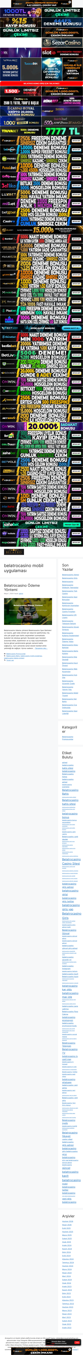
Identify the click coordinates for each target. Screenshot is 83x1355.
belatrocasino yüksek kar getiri (70, 1108)
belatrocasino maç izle (70, 995)
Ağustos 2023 (68, 1300)
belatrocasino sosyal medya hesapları (69, 1039)
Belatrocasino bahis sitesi (70, 802)
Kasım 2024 (67, 1249)
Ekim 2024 (66, 1252)
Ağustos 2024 (68, 1259)
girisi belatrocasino (68, 1156)
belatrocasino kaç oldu (70, 987)
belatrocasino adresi (68, 780)
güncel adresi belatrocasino (67, 1164)
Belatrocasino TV (70, 1051)
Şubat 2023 (67, 1321)
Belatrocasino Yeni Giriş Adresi (69, 1104)
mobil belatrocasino (68, 1185)
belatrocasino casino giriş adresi (68, 849)
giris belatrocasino (70, 1151)
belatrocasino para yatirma (70, 1007)
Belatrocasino (67, 582)
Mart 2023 (66, 1317)
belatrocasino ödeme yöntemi (14, 658)
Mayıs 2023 (67, 1311)
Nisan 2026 (67, 1225)
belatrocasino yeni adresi (68, 1091)
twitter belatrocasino (68, 1191)
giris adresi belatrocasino (69, 1147)
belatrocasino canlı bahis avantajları (68, 825)
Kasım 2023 (67, 1290)
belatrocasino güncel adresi (69, 942)
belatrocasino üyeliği (69, 1126)
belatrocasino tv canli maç (70, 1057)
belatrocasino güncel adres (69, 937)
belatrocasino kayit (70, 974)
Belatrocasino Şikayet (70, 1134)
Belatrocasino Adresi (70, 575)
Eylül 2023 (66, 1297)
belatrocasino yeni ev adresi (69, 1095)
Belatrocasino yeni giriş (70, 1099)
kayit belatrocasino (71, 1178)
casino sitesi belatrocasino (68, 1140)
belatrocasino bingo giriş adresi (68, 810)
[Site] (41, 140)
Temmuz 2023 (68, 1304)
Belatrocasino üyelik (68, 1121)
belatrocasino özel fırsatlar (69, 1117)
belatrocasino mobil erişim (69, 1003)
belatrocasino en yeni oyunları (69, 878)
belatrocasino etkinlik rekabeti (70, 881)
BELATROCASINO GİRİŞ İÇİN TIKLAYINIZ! (42, 83)
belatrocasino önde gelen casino (68, 1114)
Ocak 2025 (66, 1242)
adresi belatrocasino (68, 763)
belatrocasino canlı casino (69, 833)
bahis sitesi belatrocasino (68, 769)
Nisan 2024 (67, 1273)
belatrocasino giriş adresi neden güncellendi (68, 921)
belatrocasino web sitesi (68, 1075)
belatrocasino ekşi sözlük (68, 876)
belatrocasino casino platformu (70, 856)
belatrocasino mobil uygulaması (31, 656)
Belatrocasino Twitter (69, 1072)
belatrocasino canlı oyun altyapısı (68, 842)
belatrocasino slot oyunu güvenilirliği (68, 1031)
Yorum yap (10, 660)
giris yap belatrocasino (70, 1160)
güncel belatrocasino (70, 1169)
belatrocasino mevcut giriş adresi (69, 1000)
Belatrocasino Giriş (69, 578)
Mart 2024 (66, 1276)
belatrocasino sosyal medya (69, 1035)
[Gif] (41, 230)
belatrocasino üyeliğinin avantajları (68, 1128)
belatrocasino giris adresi (69, 885)
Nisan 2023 (67, 1314)
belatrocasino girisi (70, 892)
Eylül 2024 (66, 1256)
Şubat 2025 (67, 1239)
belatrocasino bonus (70, 815)
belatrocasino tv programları (69, 1069)
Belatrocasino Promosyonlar (16, 654)
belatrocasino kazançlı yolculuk (70, 983)
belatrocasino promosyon (68, 1018)
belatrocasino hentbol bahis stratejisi (69, 962)
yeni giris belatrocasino (69, 1200)
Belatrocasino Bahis (13, 656)
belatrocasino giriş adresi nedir (68, 926)
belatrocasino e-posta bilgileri (70, 873)
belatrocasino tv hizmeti (68, 1063)
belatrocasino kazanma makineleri (68, 979)
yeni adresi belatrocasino (68, 1196)
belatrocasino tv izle (69, 1067)
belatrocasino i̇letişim (69, 971)
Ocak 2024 (66, 1283)
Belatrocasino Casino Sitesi (71, 861)
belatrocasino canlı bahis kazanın (68, 828)
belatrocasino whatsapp (68, 1081)
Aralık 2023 (66, 1287)
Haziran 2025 (67, 1232)
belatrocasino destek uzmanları (70, 870)
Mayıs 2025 (67, 1235)
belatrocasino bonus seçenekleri (69, 821)
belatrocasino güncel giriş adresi (69, 947)
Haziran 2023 (67, 1307)
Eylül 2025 (66, 1228)
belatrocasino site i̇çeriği (68, 1028)
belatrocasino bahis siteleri (69, 797)
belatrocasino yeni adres (70, 1086)
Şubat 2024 (67, 1280)
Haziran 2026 (67, 1221)
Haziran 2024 (67, 1266)
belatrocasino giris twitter (69, 900)
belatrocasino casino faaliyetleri (67, 845)
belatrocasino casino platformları (67, 852)
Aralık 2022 (66, 1328)
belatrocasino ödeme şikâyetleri (67, 1110)
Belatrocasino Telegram (68, 1044)
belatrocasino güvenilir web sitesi (69, 953)
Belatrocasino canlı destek (70, 838)
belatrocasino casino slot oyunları (68, 867)
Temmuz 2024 (68, 1263)
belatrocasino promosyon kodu (69, 1024)
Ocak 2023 (66, 1324)
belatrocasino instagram (68, 967)
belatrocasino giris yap (71, 907)
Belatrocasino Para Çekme (70, 1012)
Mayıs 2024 (67, 1269)
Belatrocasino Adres (68, 775)
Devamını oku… (41, 648)
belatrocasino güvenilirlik (68, 951)
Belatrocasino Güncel (69, 932)
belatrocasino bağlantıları (68, 807)
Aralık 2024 (66, 1245)
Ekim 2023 (66, 1293)
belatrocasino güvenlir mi (68, 958)
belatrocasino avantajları (67, 786)
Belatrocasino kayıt (70, 976)
